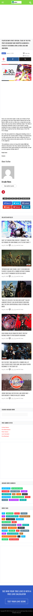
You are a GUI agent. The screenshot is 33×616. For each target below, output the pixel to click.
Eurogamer (6, 491)
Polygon (5, 500)
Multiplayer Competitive (9, 525)
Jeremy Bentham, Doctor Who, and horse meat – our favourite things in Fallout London (16, 394)
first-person (24, 530)
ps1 (9, 198)
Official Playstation (18, 497)
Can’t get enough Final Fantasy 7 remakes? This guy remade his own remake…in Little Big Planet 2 (16, 241)
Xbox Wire (23, 500)
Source (3, 156)
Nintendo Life (6, 488)
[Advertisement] (16, 19)
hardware (21, 527)
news (4, 533)
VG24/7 (4, 53)
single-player (6, 522)
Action (4, 527)
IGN (14, 494)
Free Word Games (6, 429)
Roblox (25, 494)
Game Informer (6, 494)
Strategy (24, 513)
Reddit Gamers (15, 491)
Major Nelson (6, 497)
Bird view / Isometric (12, 516)
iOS (3, 516)
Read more (4, 152)
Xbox (19, 525)
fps (3, 513)
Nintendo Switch (24, 516)
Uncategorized (14, 500)
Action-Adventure (13, 533)
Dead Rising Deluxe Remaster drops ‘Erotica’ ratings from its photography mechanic (14, 334)
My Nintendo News (17, 488)
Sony (19, 198)
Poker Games (5, 431)
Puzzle (17, 513)
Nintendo (25, 525)
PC (19, 536)
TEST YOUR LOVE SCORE (16, 601)
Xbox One (11, 530)
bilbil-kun (26, 144)
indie (23, 536)
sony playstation (25, 198)
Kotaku (28, 497)
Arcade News (6, 181)
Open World (20, 519)
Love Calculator (5, 434)
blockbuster (10, 519)
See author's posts (9, 186)
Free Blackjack (5, 436)
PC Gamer (24, 491)
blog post (18, 134)
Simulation (10, 513)
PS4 (12, 198)
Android (5, 530)
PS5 (15, 198)
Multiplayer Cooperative (9, 536)
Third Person (12, 527)
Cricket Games (5, 427)
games (14, 522)
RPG (21, 533)
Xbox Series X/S (14, 539)
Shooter (5, 539)
